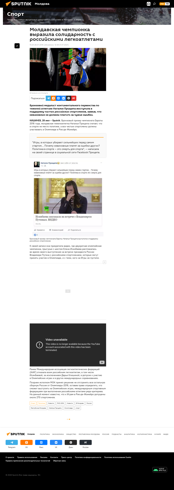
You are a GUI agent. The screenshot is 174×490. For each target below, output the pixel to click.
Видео (166, 434)
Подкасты (117, 434)
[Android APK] (159, 470)
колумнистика (144, 434)
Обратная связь (59, 461)
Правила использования (27, 457)
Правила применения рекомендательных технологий (28, 461)
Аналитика (129, 434)
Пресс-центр (66, 457)
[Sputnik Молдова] (19, 7)
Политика (41, 403)
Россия (89, 403)
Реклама (43, 457)
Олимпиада (68, 408)
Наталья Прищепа (55, 408)
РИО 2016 (60, 403)
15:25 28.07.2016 (36, 45)
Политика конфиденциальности (88, 457)
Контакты (54, 457)
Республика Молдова (38, 408)
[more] (17, 45)
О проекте (10, 457)
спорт (78, 408)
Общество (71, 434)
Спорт (33, 403)
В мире (158, 434)
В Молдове (80, 403)
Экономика (58, 434)
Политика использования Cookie (117, 457)
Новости (51, 403)
